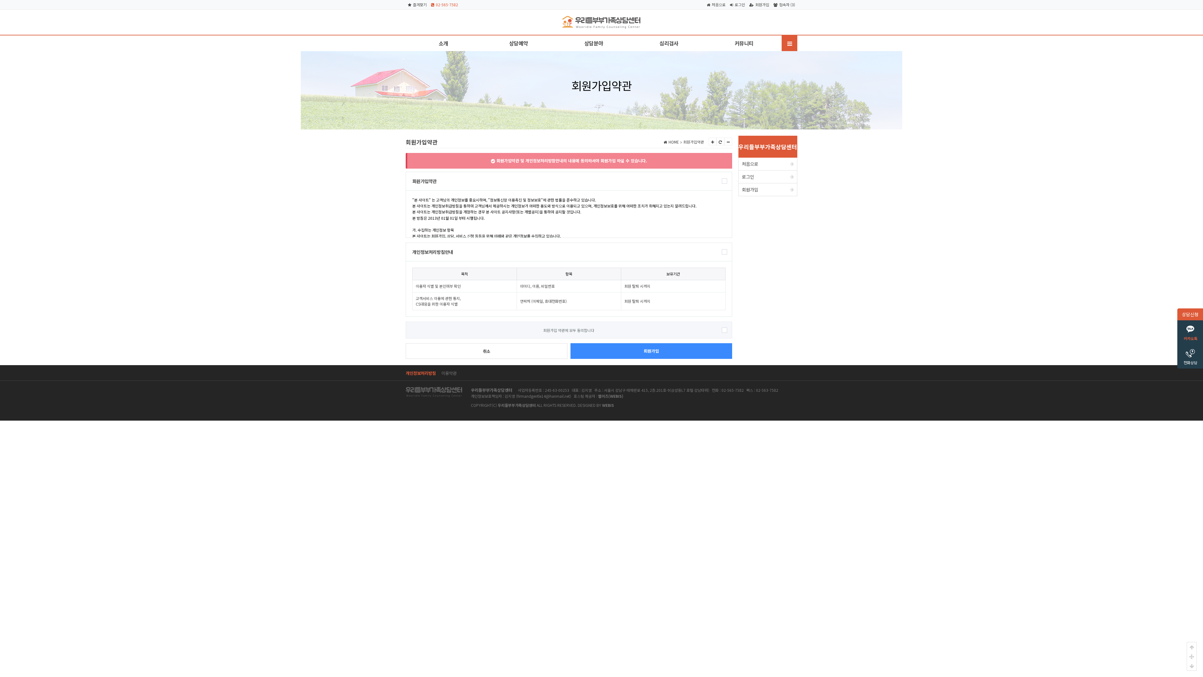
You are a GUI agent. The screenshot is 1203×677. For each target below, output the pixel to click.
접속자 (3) (787, 4)
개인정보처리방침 (421, 373)
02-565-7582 (447, 4)
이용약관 (448, 373)
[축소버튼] (728, 141)
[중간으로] (1191, 656)
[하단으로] (1191, 665)
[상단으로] (1191, 647)
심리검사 (668, 43)
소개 (443, 43)
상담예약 (518, 43)
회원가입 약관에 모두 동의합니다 (568, 330)
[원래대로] (720, 141)
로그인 (740, 4)
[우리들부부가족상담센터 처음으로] (601, 18)
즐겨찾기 (420, 4)
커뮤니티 (744, 43)
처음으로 (719, 4)
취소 (486, 351)
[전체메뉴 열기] (789, 43)
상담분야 (593, 43)
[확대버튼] (712, 141)
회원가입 (762, 4)
